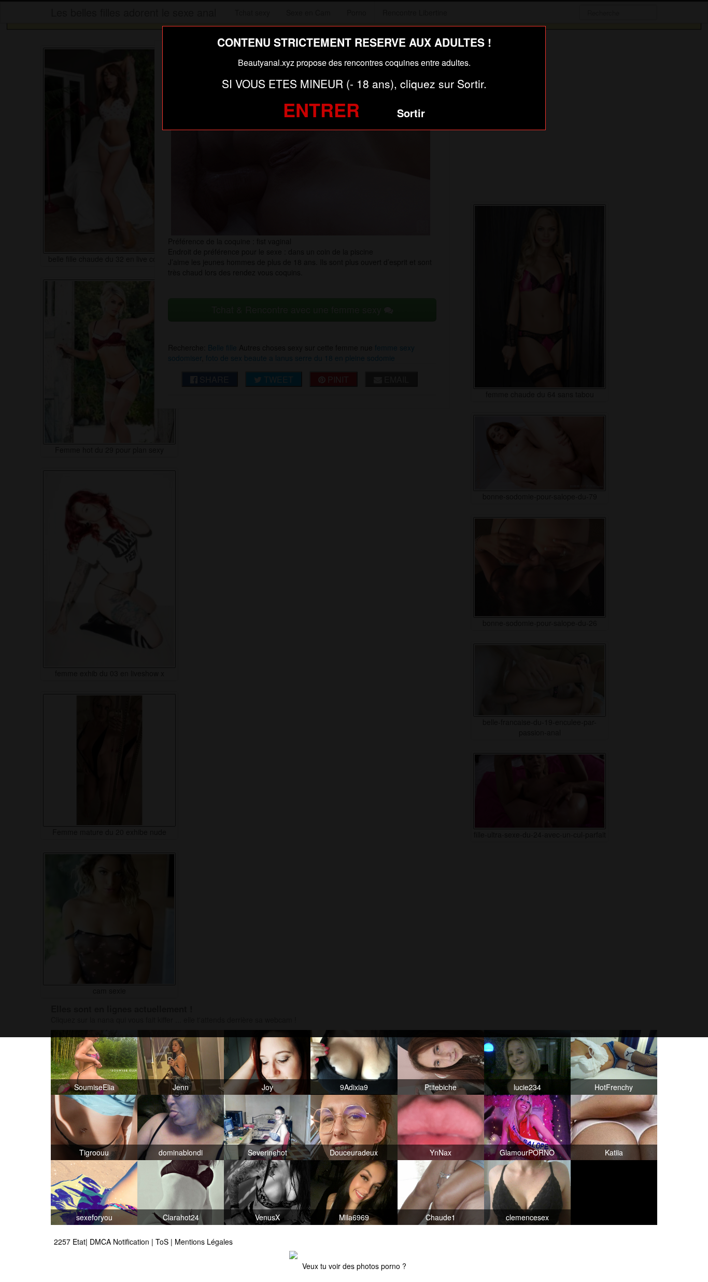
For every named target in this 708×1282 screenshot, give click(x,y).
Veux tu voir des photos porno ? (354, 1266)
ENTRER (321, 109)
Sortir (411, 112)
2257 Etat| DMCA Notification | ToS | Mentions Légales (143, 1241)
